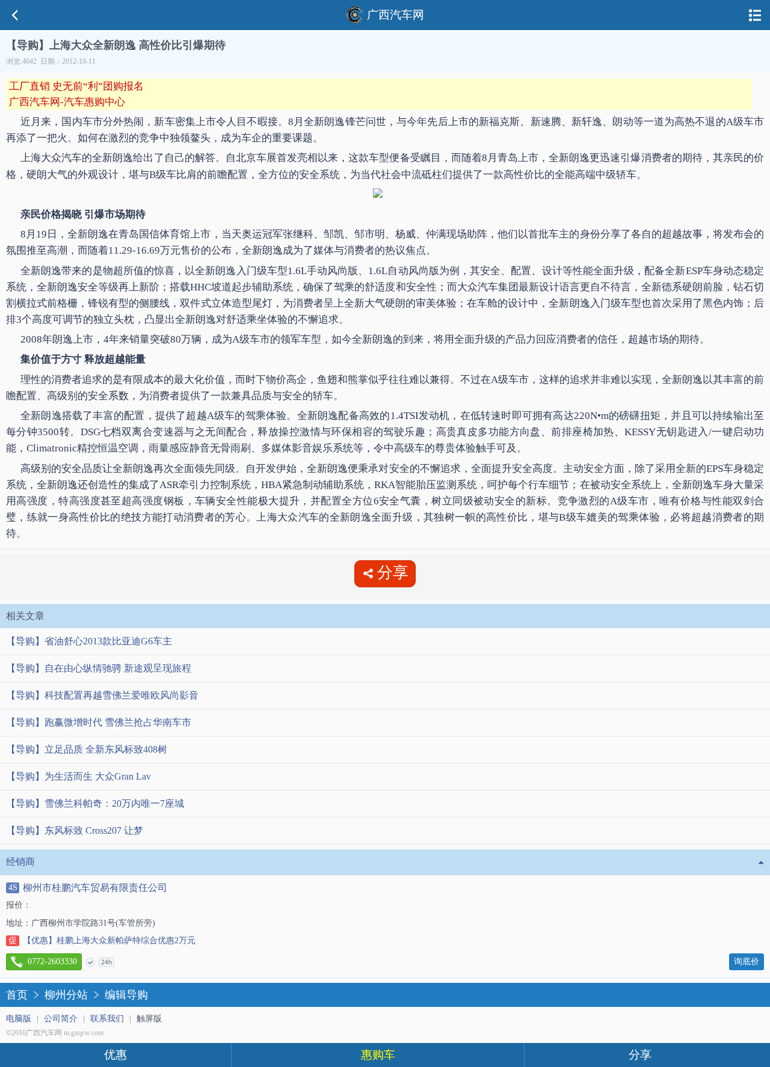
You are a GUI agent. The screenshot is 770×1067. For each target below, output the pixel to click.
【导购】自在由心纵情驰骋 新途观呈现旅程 (98, 668)
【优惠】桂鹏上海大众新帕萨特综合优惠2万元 (102, 940)
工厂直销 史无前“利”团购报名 (76, 86)
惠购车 (378, 1054)
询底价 (746, 961)
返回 (15, 15)
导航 (755, 15)
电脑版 (18, 1018)
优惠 (115, 1054)
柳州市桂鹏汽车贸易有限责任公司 (87, 887)
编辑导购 (126, 995)
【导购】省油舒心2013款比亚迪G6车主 (89, 641)
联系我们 (107, 1018)
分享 (640, 1054)
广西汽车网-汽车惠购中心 (67, 102)
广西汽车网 (395, 14)
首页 (17, 995)
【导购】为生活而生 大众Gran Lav (78, 776)
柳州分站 (66, 995)
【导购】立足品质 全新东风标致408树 (86, 749)
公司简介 (61, 1018)
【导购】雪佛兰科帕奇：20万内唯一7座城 (95, 803)
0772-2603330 (52, 961)
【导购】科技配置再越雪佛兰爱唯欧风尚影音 (102, 695)
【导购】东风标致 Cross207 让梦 (74, 830)
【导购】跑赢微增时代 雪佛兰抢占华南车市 (98, 722)
